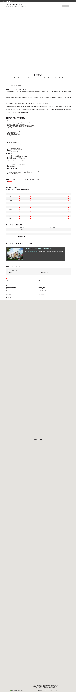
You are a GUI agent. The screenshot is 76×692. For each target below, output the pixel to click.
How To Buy (49, 1)
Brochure (10, 181)
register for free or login (32, 251)
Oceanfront (24, 1)
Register (40, 690)
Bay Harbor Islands (22, 6)
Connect (33, 1)
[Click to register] (19, 196)
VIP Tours (41, 1)
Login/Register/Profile (58, 1)
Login (51, 690)
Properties (16, 1)
